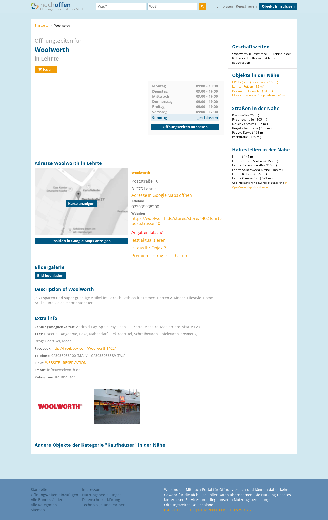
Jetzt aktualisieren (148, 240)
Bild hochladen (50, 275)
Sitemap (38, 509)
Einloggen (224, 6)
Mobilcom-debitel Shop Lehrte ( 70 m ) (259, 95)
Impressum (91, 489)
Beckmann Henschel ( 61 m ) (252, 91)
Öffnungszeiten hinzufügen (54, 494)
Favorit (48, 69)
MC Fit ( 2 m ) (241, 82)
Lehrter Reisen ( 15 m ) (248, 86)
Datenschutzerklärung (101, 499)
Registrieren (246, 6)
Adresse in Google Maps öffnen (161, 195)
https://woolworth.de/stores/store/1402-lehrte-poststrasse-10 (177, 220)
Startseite (41, 25)
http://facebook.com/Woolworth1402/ (84, 348)
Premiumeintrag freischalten (159, 255)
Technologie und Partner (103, 504)
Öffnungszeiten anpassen (185, 126)
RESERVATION (75, 362)
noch (62, 5)
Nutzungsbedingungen (102, 494)
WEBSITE (52, 362)
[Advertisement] (91, 117)
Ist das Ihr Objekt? (148, 248)
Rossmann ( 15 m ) (265, 82)
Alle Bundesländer (47, 499)
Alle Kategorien (44, 504)
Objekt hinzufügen (278, 6)
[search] (202, 6)
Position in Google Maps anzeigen (81, 240)
